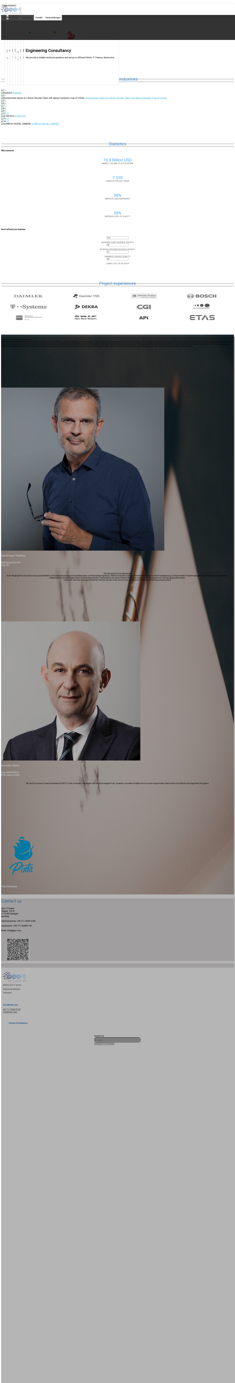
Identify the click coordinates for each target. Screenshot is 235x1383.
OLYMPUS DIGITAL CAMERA (44, 124)
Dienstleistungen (10, 17)
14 (7, 118)
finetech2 (17, 93)
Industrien (27, 17)
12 (7, 113)
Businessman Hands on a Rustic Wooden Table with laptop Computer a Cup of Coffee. (126, 98)
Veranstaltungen (53, 17)
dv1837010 (20, 116)
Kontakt (38, 17)
